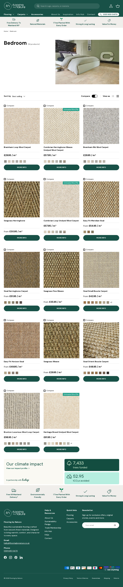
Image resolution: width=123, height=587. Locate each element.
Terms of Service (82, 578)
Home (6, 31)
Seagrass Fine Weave (54, 291)
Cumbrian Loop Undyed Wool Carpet (61, 220)
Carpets (70, 518)
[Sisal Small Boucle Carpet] (101, 270)
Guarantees (96, 578)
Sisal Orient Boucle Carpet (96, 361)
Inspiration (68, 14)
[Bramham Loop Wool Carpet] (22, 126)
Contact (91, 14)
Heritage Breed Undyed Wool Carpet (61, 432)
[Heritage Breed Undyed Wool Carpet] (62, 411)
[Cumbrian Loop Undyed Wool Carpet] (62, 199)
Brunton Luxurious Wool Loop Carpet (21, 432)
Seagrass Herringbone (14, 220)
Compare (85, 96)
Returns (116, 578)
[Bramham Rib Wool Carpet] (101, 126)
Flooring (70, 515)
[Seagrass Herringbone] (22, 199)
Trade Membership (53, 528)
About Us (55, 14)
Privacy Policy (68, 578)
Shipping (107, 578)
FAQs (47, 535)
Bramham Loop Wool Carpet (17, 147)
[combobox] (67, 6)
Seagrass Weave (51, 361)
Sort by (7, 96)
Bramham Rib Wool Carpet (95, 147)
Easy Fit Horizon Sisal (14, 361)
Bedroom (13, 31)
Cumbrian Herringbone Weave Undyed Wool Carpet (58, 148)
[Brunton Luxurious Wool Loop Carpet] (22, 411)
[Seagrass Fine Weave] (62, 270)
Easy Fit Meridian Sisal (93, 220)
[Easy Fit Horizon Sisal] (22, 340)
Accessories (37, 14)
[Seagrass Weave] (62, 340)
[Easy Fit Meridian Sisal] (101, 199)
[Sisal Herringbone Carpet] (22, 270)
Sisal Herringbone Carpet (16, 291)
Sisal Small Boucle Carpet (95, 291)
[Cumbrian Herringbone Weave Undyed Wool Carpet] (62, 126)
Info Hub (80, 14)
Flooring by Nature (16, 578)
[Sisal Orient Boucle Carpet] (101, 340)
